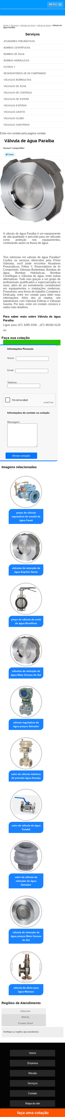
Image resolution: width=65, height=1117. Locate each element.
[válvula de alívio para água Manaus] (26, 966)
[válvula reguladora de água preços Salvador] (26, 701)
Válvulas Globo (14, 118)
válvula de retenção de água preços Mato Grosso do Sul (26, 936)
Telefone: (12, 382)
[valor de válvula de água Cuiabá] (26, 804)
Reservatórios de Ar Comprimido (25, 73)
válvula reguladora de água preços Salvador (26, 724)
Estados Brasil (25, 1023)
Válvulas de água (15, 86)
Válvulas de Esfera (16, 99)
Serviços (32, 34)
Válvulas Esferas (15, 105)
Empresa (32, 1063)
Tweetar (9, 154)
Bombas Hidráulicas (16, 60)
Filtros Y (9, 67)
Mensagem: (14, 422)
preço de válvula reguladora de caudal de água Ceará (26, 516)
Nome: (11, 358)
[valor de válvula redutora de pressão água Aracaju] (26, 752)
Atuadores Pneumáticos (19, 41)
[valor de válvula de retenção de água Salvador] (26, 855)
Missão (32, 1073)
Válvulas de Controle (18, 92)
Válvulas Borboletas (17, 80)
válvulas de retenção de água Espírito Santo (26, 570)
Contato (32, 1093)
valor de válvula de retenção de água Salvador (26, 881)
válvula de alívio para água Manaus (26, 989)
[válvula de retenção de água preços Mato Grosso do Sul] (26, 911)
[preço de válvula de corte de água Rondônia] (26, 598)
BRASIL (25, 1017)
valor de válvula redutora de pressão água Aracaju (26, 776)
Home (32, 1053)
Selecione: (25, 1011)
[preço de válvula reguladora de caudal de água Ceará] (26, 491)
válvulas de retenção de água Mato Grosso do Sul (26, 673)
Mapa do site (32, 1103)
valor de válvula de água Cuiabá (26, 827)
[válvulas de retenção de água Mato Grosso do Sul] (26, 649)
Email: (11, 370)
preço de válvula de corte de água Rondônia (26, 621)
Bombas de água (14, 54)
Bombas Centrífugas (17, 47)
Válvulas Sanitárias (17, 125)
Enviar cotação (21, 455)
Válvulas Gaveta (14, 112)
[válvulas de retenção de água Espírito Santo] (26, 546)
